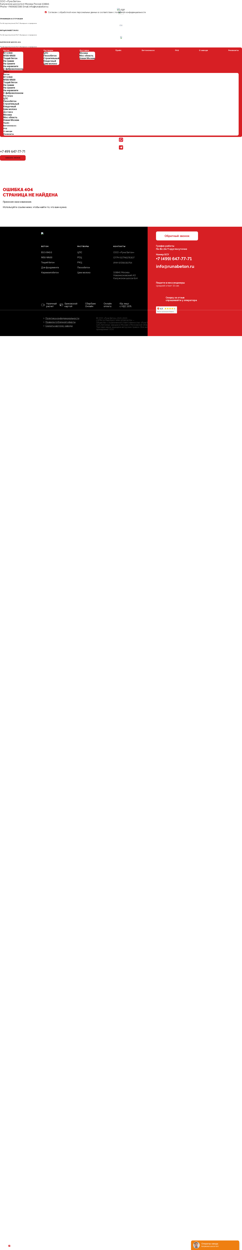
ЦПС (5, 98)
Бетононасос (148, 50)
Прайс (6, 123)
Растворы (8, 96)
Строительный (11, 103)
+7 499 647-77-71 (12, 151)
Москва (7, 114)
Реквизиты (233, 50)
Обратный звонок (177, 236)
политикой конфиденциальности (130, 12)
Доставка (8, 112)
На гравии (8, 61)
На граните (9, 63)
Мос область (10, 117)
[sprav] (166, 309)
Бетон (6, 50)
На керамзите (10, 66)
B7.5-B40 (7, 53)
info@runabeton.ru (38, 6)
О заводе (203, 50)
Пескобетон (9, 101)
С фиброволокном (13, 69)
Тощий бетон (10, 58)
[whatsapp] (159, 278)
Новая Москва (11, 120)
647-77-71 (174, 258)
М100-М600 (9, 55)
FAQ (177, 50)
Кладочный (9, 106)
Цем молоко (10, 109)
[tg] (166, 278)
